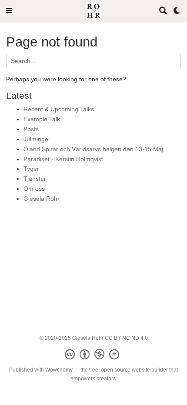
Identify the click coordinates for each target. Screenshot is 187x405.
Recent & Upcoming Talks (58, 109)
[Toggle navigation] (9, 11)
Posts (31, 129)
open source (115, 370)
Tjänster (34, 178)
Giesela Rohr (41, 198)
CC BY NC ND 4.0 (126, 338)
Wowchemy (59, 370)
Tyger (31, 168)
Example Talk (41, 119)
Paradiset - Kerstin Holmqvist (63, 159)
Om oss (34, 188)
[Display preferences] (177, 11)
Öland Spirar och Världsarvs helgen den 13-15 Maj (93, 149)
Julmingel (36, 139)
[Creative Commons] (94, 354)
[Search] (163, 11)
